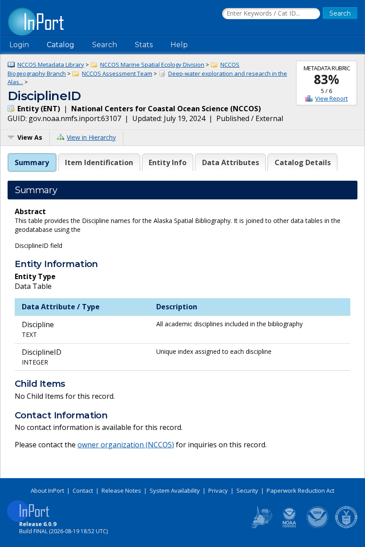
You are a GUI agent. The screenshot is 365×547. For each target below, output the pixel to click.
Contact (83, 490)
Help (179, 45)
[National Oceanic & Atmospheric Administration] (317, 526)
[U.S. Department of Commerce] (346, 526)
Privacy (218, 490)
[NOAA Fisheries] (289, 526)
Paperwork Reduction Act (300, 490)
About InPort (47, 490)
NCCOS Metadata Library (50, 65)
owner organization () (125, 445)
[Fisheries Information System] (260, 526)
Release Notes (121, 490)
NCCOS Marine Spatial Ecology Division (152, 65)
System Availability (175, 490)
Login (19, 45)
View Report (331, 98)
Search (104, 45)
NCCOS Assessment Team (117, 73)
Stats (144, 45)
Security (247, 490)
